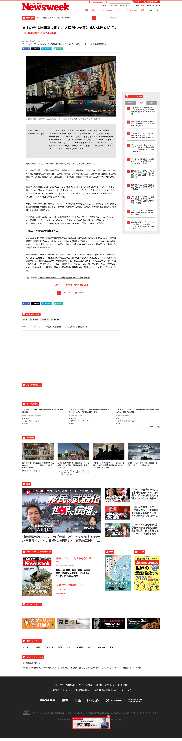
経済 (86, 10)
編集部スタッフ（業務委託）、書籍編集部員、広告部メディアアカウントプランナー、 (80, 668)
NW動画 (79, 647)
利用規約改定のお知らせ (31, 663)
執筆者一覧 (123, 5)
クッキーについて (69, 690)
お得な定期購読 (152, 2)
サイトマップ (126, 690)
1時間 (130, 103)
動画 (142, 5)
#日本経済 (47, 18)
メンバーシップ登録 (85, 685)
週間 (151, 103)
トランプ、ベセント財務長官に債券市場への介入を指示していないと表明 (142, 212)
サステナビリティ (154, 10)
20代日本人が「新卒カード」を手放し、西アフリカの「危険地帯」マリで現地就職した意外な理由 (142, 174)
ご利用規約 (55, 690)
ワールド (78, 10)
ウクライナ (49, 647)
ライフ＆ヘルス (132, 10)
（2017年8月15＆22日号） (98, 130)
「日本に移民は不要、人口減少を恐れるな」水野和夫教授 (64, 277)
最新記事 (114, 5)
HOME (24, 327)
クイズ (90, 647)
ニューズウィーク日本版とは (65, 685)
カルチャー (119, 10)
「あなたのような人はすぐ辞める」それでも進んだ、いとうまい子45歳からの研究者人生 (142, 135)
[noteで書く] (58, 48)
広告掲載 (99, 685)
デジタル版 (62, 589)
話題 (142, 10)
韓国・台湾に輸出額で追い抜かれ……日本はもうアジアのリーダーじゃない (142, 124)
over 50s (101, 647)
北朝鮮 (37, 647)
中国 (60, 647)
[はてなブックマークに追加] (46, 48)
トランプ (26, 647)
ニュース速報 (134, 5)
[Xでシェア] (35, 48)
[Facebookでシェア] (26, 48)
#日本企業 (66, 18)
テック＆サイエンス (105, 10)
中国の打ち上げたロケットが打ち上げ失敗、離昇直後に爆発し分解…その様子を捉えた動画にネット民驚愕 (142, 200)
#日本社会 (56, 18)
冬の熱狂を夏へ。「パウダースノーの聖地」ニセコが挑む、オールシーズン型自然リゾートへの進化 (142, 225)
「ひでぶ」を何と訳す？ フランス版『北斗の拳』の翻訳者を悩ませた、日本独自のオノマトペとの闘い (142, 148)
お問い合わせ (109, 685)
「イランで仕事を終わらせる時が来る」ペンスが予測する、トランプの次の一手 (142, 161)
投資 (111, 647)
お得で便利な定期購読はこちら (70, 585)
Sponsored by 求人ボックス (150, 427)
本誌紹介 (138, 2)
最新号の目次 (62, 593)
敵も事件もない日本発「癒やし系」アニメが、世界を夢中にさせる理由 (142, 187)
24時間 (141, 103)
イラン (69, 647)
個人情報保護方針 (84, 690)
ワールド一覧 (35, 327)
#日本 (39, 18)
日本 (93, 10)
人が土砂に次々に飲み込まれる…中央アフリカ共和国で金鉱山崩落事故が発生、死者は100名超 (143, 111)
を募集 (138, 668)
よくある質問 (122, 685)
